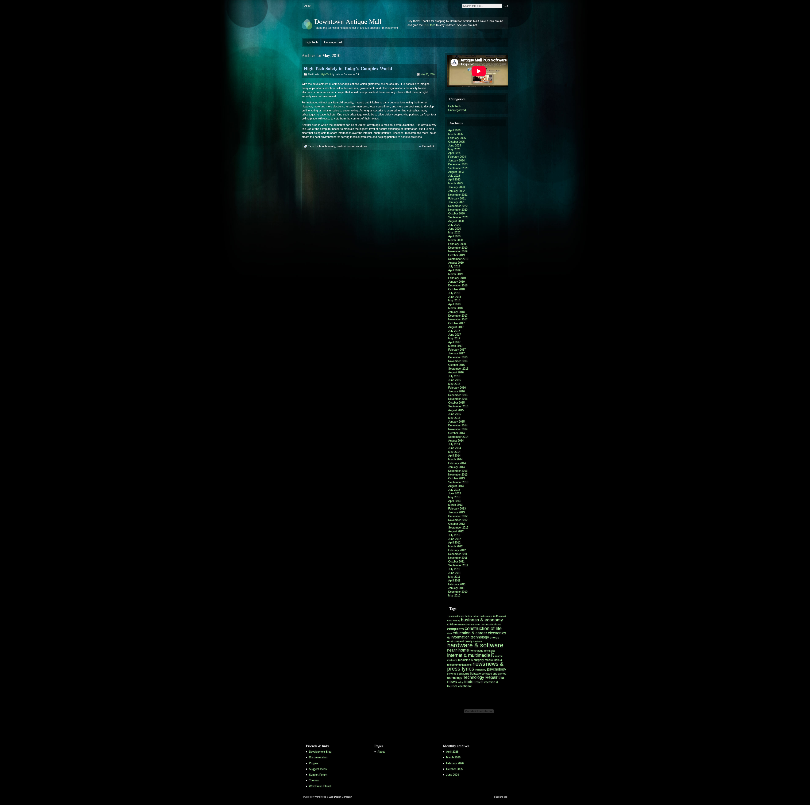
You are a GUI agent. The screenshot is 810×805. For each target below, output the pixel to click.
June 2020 (454, 228)
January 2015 (456, 421)
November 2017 (457, 319)
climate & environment (469, 624)
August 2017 (456, 327)
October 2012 (456, 523)
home (463, 650)
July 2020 (454, 224)
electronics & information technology (476, 635)
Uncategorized (333, 42)
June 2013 (454, 493)
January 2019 (456, 281)
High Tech (311, 42)
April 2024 (454, 152)
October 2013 (456, 478)
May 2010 (454, 595)
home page (476, 650)
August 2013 (456, 486)
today (460, 682)
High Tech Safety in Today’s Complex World (348, 68)
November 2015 (457, 398)
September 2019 (458, 258)
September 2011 (458, 565)
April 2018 (454, 304)
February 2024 (457, 156)
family (468, 641)
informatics (489, 650)
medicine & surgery (471, 659)
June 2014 (454, 448)
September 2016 (458, 368)
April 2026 (454, 130)
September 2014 (458, 436)
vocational (464, 686)
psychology (496, 669)
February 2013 (457, 508)
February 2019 (457, 277)
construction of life (483, 628)
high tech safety (325, 146)
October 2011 (456, 561)
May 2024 (454, 149)
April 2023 (454, 179)
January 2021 (456, 202)
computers (455, 629)
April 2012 (454, 542)
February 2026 (457, 138)
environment (455, 641)
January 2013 (456, 512)
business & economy (482, 619)
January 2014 (456, 467)
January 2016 (456, 391)
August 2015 (456, 410)
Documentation (318, 757)
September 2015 (458, 406)
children (452, 624)
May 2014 (454, 451)
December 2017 (457, 315)
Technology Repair (480, 677)
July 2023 (454, 175)
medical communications (352, 146)
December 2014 (457, 425)
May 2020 (454, 232)
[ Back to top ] (501, 797)
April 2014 (454, 455)
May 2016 (454, 383)
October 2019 (456, 255)
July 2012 (454, 535)
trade (469, 681)
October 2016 (456, 364)
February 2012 (457, 550)
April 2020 (454, 236)
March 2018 (455, 308)
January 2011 (456, 588)
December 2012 (457, 516)
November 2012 (457, 520)
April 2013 (454, 501)
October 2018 (456, 289)
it (492, 654)
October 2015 (456, 402)
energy (494, 637)
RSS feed (429, 25)
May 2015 (454, 417)
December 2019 (457, 247)
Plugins (313, 763)
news (478, 664)
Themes (314, 780)
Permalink (428, 146)
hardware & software (475, 645)
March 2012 (455, 546)
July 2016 (454, 376)
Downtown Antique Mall (348, 21)
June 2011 (454, 573)
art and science (484, 616)
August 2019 (456, 262)
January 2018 (456, 311)
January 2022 (456, 190)
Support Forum (318, 774)
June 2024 (454, 145)
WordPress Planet (320, 786)
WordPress (320, 797)
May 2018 (454, 300)
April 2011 (454, 580)
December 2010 (457, 591)
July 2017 (454, 330)
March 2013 (455, 504)
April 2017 (454, 342)
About (307, 5)
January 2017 (456, 353)
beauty (456, 620)
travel (478, 682)
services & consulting (458, 673)
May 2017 (454, 338)
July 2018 (454, 293)
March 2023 (455, 183)
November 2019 (457, 251)
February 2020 (457, 243)
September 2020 (458, 217)
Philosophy (480, 669)
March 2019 (455, 274)
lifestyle (498, 656)
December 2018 (457, 285)
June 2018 (454, 296)
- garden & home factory (459, 616)
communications (491, 624)
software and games (494, 673)
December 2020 (457, 205)
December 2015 (457, 395)
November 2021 (457, 194)
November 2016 (457, 361)
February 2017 (457, 349)
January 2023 (456, 187)
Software (475, 673)
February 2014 (457, 463)
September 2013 (458, 482)
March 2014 (455, 459)
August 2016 (456, 372)
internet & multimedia (468, 655)
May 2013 (454, 497)
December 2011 (457, 554)
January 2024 (456, 160)
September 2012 (458, 527)
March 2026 (455, 134)
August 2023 (456, 171)
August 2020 (456, 221)
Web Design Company (340, 797)
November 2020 (457, 209)
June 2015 (454, 414)
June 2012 (454, 539)
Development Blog (320, 751)
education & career (470, 633)
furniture (477, 641)
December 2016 (457, 357)
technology (454, 677)
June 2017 (454, 334)
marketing (452, 660)
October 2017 (456, 323)
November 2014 (457, 429)
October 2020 (456, 213)
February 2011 (457, 584)
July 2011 (454, 569)
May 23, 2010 (428, 74)
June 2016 (454, 380)
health (452, 650)
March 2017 (455, 345)
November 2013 (457, 474)
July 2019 (454, 266)
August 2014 (456, 440)
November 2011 (457, 557)
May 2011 (454, 576)
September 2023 (458, 168)
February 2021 (457, 198)
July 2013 (454, 489)
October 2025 (456, 141)
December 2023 (457, 164)
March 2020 (455, 240)
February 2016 (457, 387)
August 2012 (456, 531)
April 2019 (454, 270)
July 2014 (454, 444)
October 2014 (456, 433)
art (474, 616)
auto (495, 616)
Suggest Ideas (318, 769)
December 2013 (457, 470)
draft (449, 633)
